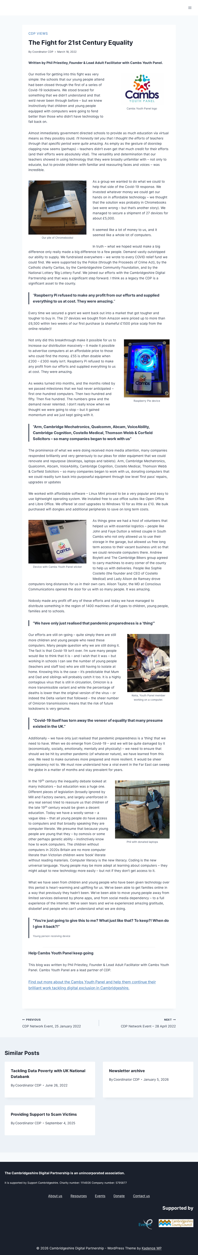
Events (100, 1196)
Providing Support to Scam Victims (44, 1114)
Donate (119, 1196)
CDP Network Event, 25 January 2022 (51, 1023)
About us (55, 1196)
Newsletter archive (127, 1070)
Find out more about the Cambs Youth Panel (67, 982)
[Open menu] (189, 8)
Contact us (141, 1196)
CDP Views (38, 33)
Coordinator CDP (42, 51)
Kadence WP (152, 1248)
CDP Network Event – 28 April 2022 (148, 1023)
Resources (79, 1196)
